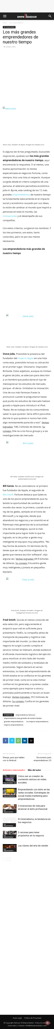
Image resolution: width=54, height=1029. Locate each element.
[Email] (31, 740)
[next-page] (9, 859)
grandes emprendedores (13, 721)
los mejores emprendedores (37, 721)
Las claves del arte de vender (33, 845)
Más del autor (34, 770)
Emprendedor (8, 783)
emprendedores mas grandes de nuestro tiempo (23, 718)
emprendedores (21, 194)
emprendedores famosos (25, 715)
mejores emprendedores (13, 725)
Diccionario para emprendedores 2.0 (42, 759)
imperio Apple (26, 358)
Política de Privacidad (32, 1018)
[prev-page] (4, 859)
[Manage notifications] (47, 1023)
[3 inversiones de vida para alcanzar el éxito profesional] (10, 808)
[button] (4, 16)
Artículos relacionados (14, 770)
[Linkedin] (24, 740)
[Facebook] (5, 740)
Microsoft (8, 494)
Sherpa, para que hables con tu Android (14, 759)
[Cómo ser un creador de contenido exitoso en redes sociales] (10, 779)
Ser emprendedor (17, 23)
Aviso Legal (17, 1018)
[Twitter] (12, 740)
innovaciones (10, 216)
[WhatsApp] (18, 740)
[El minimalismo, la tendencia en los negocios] (10, 822)
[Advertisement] (27, 78)
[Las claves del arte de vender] (10, 848)
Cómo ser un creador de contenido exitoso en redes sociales (32, 779)
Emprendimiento (9, 796)
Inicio (5, 23)
